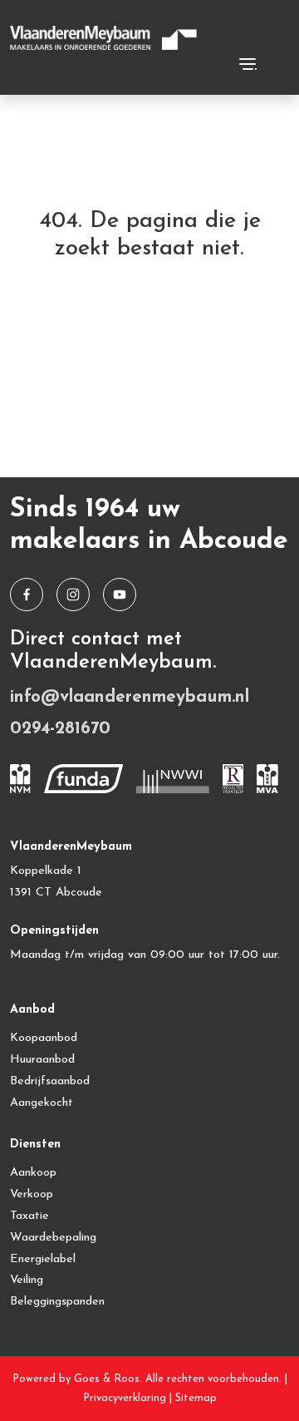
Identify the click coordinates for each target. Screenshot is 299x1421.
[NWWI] (172, 778)
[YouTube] (119, 594)
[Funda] (83, 778)
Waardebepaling (53, 1237)
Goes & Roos (107, 1379)
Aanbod (32, 1010)
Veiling (26, 1280)
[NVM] (20, 778)
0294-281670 (60, 729)
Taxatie (29, 1216)
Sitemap (196, 1398)
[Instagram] (73, 594)
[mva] (267, 778)
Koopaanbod (43, 1038)
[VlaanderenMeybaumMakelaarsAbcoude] (26, 594)
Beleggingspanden (57, 1301)
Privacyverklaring (124, 1398)
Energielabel (43, 1259)
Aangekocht (41, 1103)
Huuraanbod (42, 1059)
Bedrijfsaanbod (50, 1081)
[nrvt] (233, 778)
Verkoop (31, 1194)
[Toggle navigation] (247, 64)
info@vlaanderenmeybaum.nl (129, 697)
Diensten (35, 1144)
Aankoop (33, 1173)
